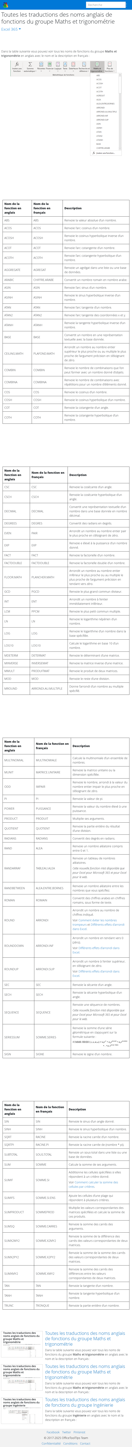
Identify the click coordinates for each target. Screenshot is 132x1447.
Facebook (53, 1432)
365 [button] (14, 29)
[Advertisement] (66, 40)
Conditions (70, 1443)
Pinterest (79, 1432)
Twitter (66, 1432)
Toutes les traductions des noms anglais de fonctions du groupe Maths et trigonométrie (85, 1338)
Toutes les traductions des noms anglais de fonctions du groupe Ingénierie (85, 1402)
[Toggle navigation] (124, 4)
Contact (85, 1443)
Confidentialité (51, 1443)
